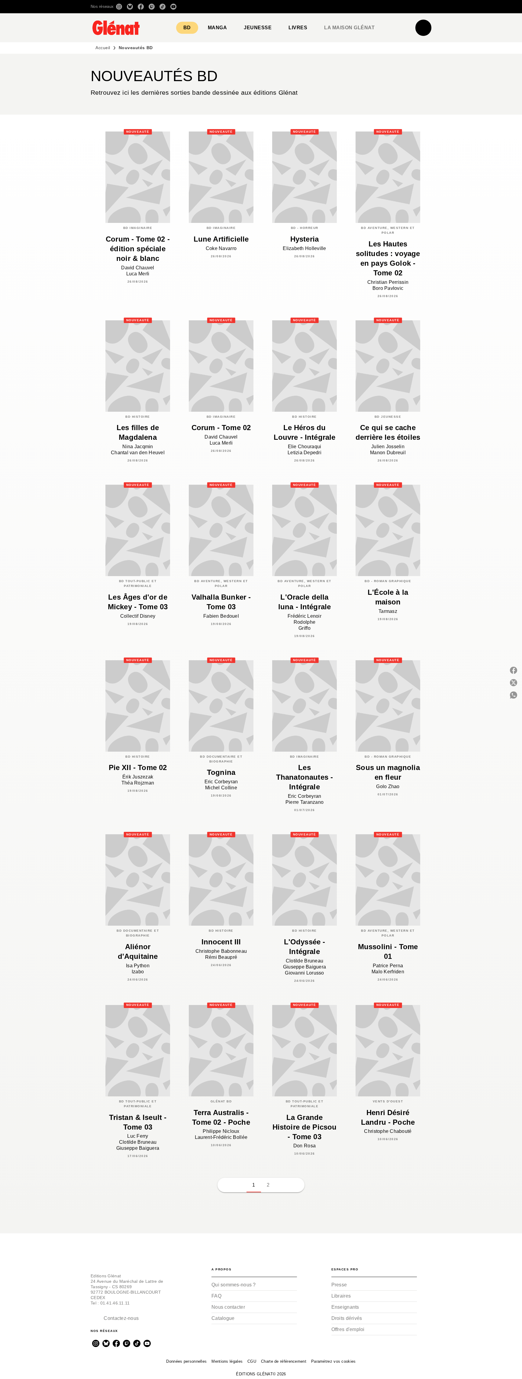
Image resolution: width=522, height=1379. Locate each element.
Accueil (102, 47)
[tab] (187, 28)
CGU (251, 1361)
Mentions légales (227, 1361)
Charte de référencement (283, 1361)
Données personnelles (186, 1361)
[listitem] (119, 6)
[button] (346, 6)
